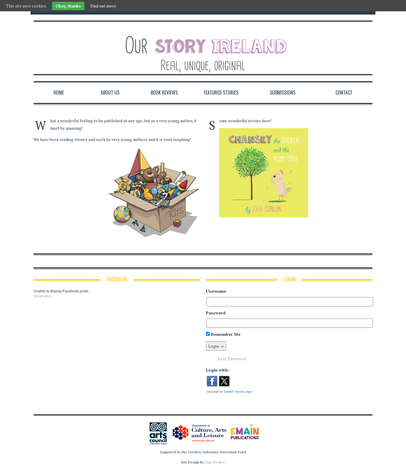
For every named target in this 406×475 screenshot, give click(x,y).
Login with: (217, 370)
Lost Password (232, 358)
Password (216, 313)
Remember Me (225, 334)
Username (216, 291)
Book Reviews (164, 92)
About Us (110, 92)
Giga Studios (215, 462)
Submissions (282, 92)
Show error (42, 296)
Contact (344, 92)
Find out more (103, 6)
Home (58, 92)
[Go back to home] (203, 48)
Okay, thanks (68, 6)
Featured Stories (221, 92)
